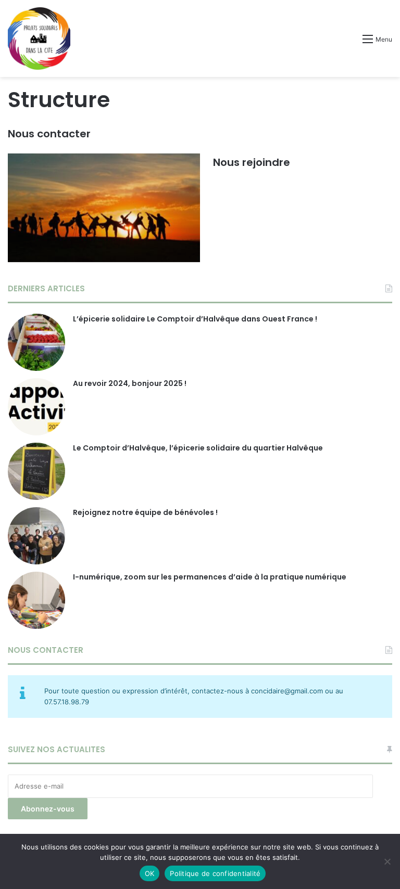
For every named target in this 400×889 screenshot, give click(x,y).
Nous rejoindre (251, 162)
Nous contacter (49, 133)
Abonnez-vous (47, 808)
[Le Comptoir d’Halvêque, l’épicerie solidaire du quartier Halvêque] (36, 471)
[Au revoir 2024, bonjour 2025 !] (36, 406)
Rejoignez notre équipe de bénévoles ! (145, 512)
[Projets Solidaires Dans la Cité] (39, 38)
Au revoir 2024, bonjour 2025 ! (129, 383)
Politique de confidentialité (215, 873)
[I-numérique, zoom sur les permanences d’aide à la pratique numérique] (36, 600)
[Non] (387, 861)
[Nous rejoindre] (104, 207)
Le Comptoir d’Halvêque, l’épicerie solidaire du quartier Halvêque (198, 448)
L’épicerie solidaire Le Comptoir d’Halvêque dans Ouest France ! (195, 319)
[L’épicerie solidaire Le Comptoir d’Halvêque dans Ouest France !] (36, 342)
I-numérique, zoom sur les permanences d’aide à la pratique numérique (209, 577)
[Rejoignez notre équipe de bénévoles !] (36, 535)
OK (150, 873)
